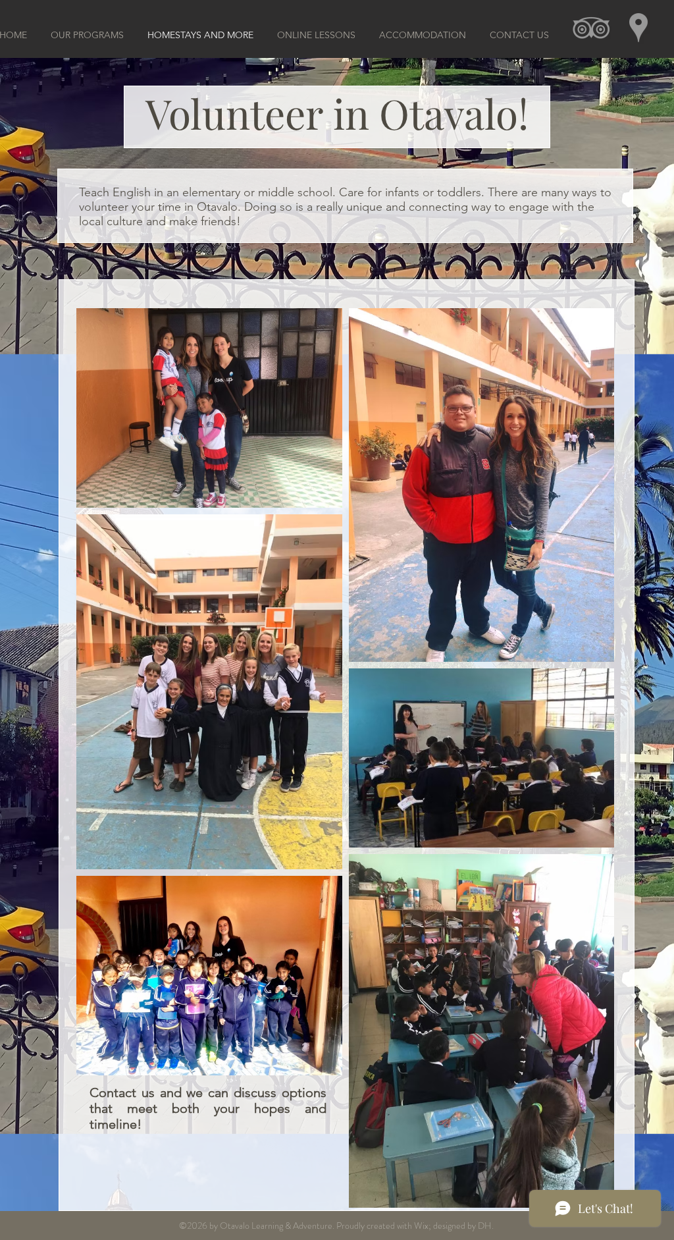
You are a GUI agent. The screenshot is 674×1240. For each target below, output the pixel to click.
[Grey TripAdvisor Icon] (591, 27)
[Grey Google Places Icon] (638, 27)
